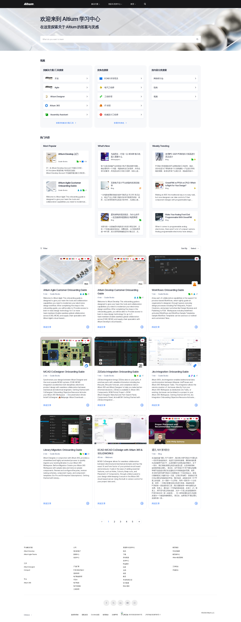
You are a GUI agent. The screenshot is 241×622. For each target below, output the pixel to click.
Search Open (145, 4)
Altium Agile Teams (30, 554)
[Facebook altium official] (106, 603)
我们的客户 (77, 551)
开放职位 (175, 570)
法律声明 (115, 615)
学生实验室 (176, 551)
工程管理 (76, 589)
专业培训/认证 (127, 580)
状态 (124, 551)
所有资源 (126, 557)
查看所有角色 (119, 123)
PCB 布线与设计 (78, 570)
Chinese (27, 615)
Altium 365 (27, 583)
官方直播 (126, 583)
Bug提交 (126, 564)
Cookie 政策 (95, 615)
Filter (45, 248)
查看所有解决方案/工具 (65, 123)
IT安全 (75, 580)
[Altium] (29, 4)
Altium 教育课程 (178, 557)
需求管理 (76, 573)
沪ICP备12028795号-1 (153, 615)
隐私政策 (85, 615)
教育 (124, 576)
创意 (124, 573)
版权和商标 (74, 615)
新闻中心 (76, 554)
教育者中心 (176, 554)
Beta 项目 (126, 586)
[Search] (197, 39)
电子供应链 (77, 586)
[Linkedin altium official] (120, 603)
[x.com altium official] (113, 603)
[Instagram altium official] (135, 603)
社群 (124, 567)
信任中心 (76, 557)
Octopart (27, 570)
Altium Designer (29, 567)
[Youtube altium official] (128, 603)
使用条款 (105, 615)
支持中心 (126, 561)
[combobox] (195, 248)
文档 (124, 570)
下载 (124, 554)
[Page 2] (139, 521)
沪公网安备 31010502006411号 (131, 615)
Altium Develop (29, 551)
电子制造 (76, 583)
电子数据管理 (77, 576)
